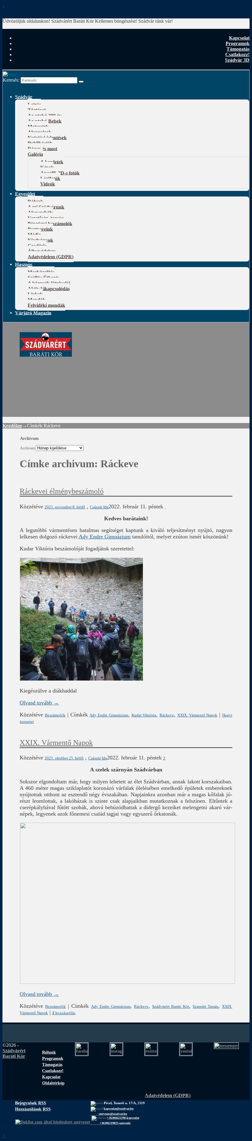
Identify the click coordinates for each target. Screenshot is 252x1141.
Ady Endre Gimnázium (105, 537)
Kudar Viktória (144, 715)
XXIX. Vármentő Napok (197, 715)
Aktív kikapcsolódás (49, 288)
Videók (47, 183)
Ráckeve (166, 715)
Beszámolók (55, 715)
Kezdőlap (12, 425)
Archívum (27, 448)
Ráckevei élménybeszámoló (62, 491)
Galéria (35, 154)
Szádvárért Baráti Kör (170, 1006)
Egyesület (25, 193)
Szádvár (23, 96)
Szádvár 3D (237, 60)
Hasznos (23, 264)
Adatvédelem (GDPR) (50, 256)
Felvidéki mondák (46, 305)
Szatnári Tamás (205, 1006)
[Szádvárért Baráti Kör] (46, 353)
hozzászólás (63, 1013)
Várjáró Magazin (33, 312)
